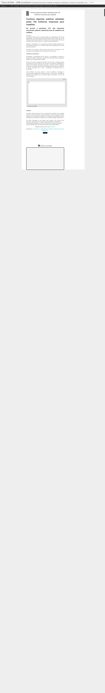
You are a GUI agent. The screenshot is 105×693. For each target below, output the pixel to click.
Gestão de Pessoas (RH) (25, 6)
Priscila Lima (45, 130)
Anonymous (52, 126)
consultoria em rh (36, 129)
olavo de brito (61, 129)
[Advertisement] (72, 33)
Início (11, 6)
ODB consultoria (48, 6)
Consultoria (16, 6)
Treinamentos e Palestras (38, 6)
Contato (55, 6)
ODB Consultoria (53, 129)
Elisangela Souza (45, 129)
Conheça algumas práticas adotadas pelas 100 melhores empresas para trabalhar (45, 13)
